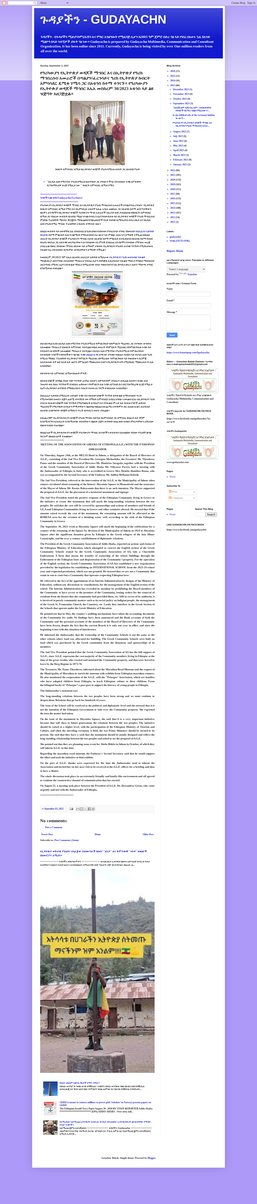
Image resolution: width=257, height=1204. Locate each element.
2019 (173, 184)
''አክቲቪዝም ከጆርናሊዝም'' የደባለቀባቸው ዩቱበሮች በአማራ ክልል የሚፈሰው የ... (192, 109)
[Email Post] (71, 808)
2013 (173, 212)
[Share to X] (86, 809)
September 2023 (181, 103)
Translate (192, 274)
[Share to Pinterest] (93, 809)
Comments (177, 498)
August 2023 (180, 131)
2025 (173, 76)
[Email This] (78, 809)
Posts (174, 491)
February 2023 (181, 159)
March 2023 (179, 155)
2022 (173, 170)
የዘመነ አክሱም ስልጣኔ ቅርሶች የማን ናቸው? (80, 1082)
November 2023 (181, 94)
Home (98, 834)
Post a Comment (53, 827)
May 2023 (178, 145)
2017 (173, 193)
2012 (173, 217)
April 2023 (179, 150)
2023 (173, 85)
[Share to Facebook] (89, 809)
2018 (173, 189)
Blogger (151, 1158)
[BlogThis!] (82, 809)
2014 (173, 207)
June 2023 (178, 141)
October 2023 (180, 98)
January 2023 (180, 164)
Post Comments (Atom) (66, 840)
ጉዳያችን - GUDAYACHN (103, 19)
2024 (173, 80)
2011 (173, 222)
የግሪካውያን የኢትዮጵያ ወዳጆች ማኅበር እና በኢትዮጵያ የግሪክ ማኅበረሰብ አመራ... (192, 124)
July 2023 (178, 136)
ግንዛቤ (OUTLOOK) (180, 240)
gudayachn (175, 236)
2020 (173, 179)
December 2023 (181, 89)
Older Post (148, 834)
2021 (173, 175)
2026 (173, 71)
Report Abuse (175, 250)
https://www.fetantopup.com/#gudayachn (188, 352)
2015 (173, 203)
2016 (173, 198)
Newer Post (47, 834)
